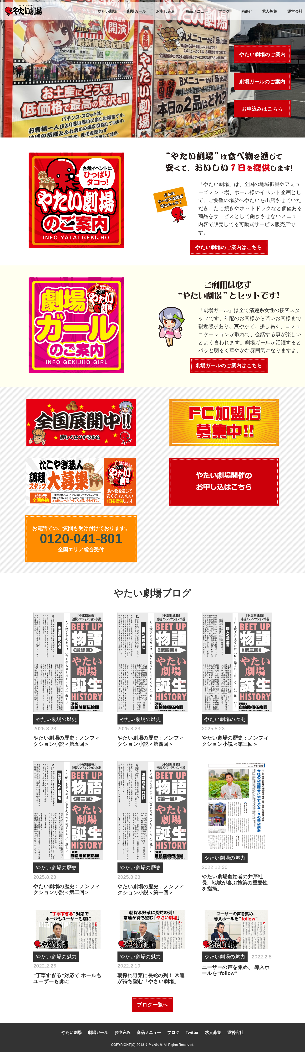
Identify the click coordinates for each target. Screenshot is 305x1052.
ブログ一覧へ (152, 1004)
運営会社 (295, 11)
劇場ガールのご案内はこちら (228, 365)
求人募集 (269, 11)
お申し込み (165, 11)
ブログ (224, 11)
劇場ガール (136, 11)
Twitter (246, 11)
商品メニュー (196, 11)
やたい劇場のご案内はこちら (228, 247)
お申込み (122, 1032)
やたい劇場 (107, 11)
